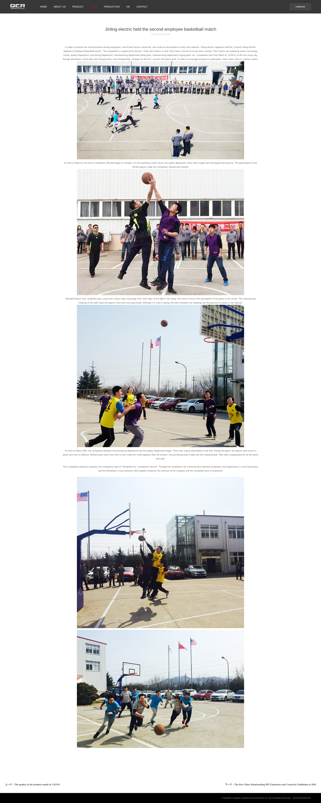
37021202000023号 (302, 798)
